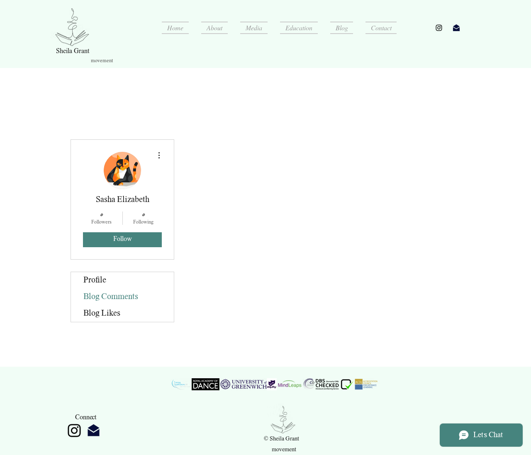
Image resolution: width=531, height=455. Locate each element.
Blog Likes (101, 314)
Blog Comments (110, 297)
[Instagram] (439, 28)
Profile (94, 280)
